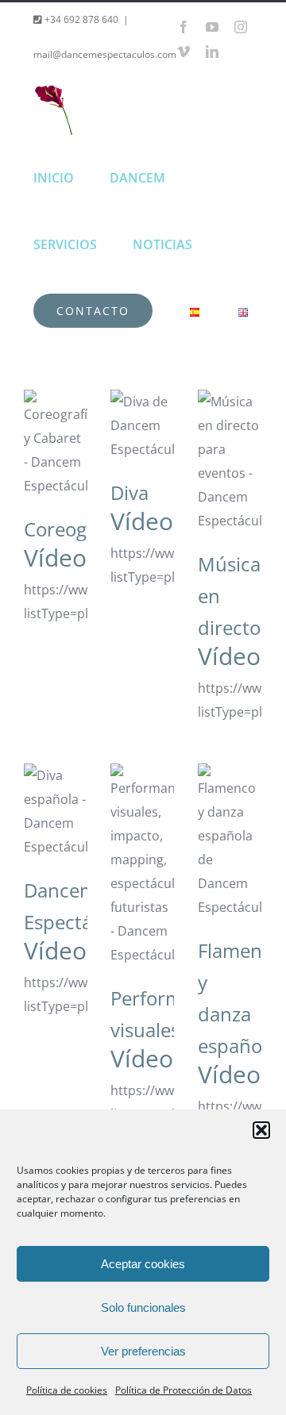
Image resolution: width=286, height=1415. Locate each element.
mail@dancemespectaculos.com (104, 54)
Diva (142, 408)
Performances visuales (142, 836)
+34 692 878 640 (80, 19)
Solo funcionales (143, 1307)
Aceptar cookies (143, 1264)
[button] (261, 1130)
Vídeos (61, 557)
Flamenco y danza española (229, 788)
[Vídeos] (55, 444)
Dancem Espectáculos (55, 782)
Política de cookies (66, 1390)
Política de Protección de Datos (183, 1390)
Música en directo (229, 420)
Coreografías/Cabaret (55, 426)
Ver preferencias (143, 1351)
